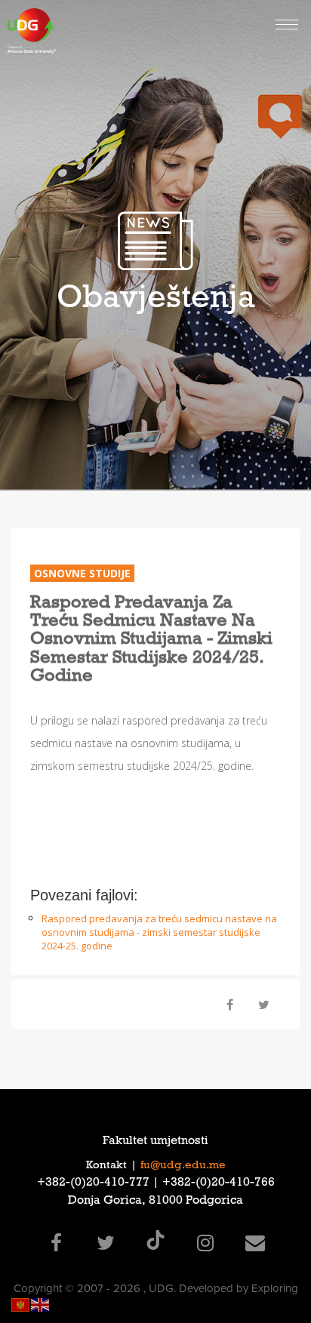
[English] (41, 1304)
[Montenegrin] (21, 1304)
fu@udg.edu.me (183, 1166)
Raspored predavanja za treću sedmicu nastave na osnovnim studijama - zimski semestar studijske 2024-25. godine (159, 932)
